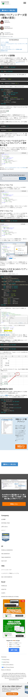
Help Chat (4, 561)
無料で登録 (14, 650)
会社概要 (3, 519)
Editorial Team (5, 523)
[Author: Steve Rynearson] (2, 28)
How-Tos (3, 589)
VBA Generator (5, 553)
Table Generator (6, 557)
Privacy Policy (6, 659)
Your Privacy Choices (8, 667)
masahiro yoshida (8, 34)
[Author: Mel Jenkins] (2, 22)
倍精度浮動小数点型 (4, 335)
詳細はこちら (14, 504)
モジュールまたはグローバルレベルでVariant (16, 167)
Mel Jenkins (7, 22)
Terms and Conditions (8, 664)
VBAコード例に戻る (9, 10)
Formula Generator (7, 550)
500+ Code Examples (6, 577)
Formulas (4, 585)
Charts (3, 593)
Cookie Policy (6, 662)
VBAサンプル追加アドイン (15, 643)
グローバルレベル (6, 48)
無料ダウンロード (21, 446)
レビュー (3, 530)
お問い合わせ (4, 526)
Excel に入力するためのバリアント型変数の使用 (11, 49)
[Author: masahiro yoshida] (2, 34)
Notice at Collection (6, 670)
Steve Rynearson (8, 28)
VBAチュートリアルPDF (14, 646)
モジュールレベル (6, 46)
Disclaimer (4, 657)
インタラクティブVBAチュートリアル (10, 573)
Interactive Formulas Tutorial (10, 596)
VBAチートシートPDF (14, 644)
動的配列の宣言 (4, 50)
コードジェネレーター (6, 569)
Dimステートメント (20, 62)
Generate (22, 178)
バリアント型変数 (5, 42)
